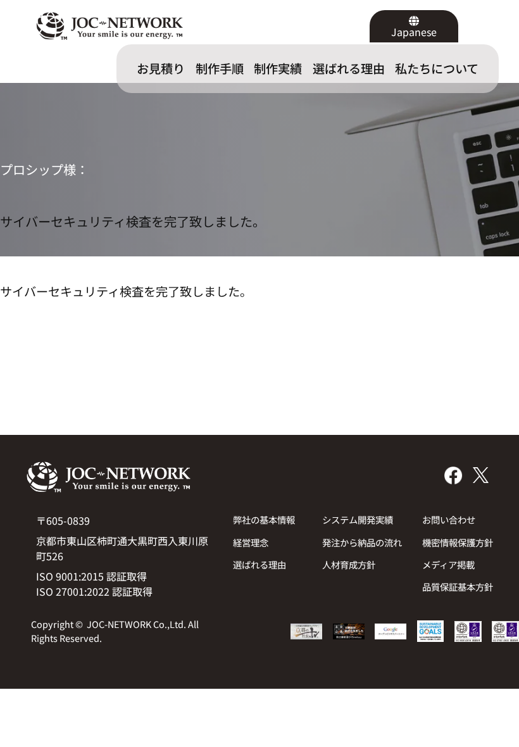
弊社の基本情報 (264, 519)
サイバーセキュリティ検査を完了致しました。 (132, 221)
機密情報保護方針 (457, 542)
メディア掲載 (448, 564)
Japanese (414, 31)
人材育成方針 (348, 564)
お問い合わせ (448, 519)
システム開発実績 (357, 519)
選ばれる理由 (259, 564)
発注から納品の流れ (362, 542)
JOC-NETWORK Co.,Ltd (135, 624)
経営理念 (250, 542)
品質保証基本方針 (457, 586)
